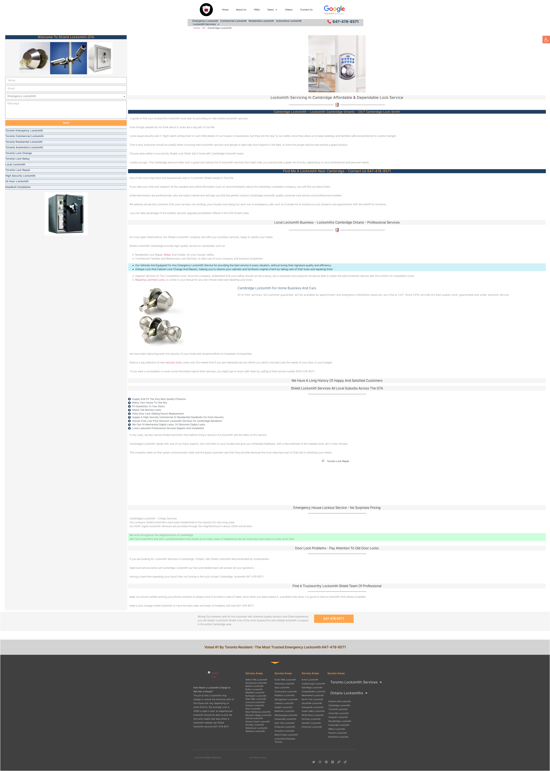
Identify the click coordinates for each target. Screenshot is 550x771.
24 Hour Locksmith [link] (17, 181)
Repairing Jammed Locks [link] (150, 279)
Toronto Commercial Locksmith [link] (24, 136)
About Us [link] (241, 9)
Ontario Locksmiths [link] (346, 693)
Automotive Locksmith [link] (289, 20)
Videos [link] (289, 9)
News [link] (271, 9)
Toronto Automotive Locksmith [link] (24, 147)
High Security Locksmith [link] (20, 175)
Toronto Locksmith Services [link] (354, 682)
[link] (546, 39)
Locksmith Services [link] (204, 24)
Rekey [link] (167, 254)
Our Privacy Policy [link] (257, 757)
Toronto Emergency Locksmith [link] (24, 130)
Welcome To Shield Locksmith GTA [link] (66, 37)
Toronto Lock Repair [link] (17, 170)
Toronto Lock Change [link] (18, 153)
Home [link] (225, 9)
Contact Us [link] (306, 9)
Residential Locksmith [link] (261, 20)
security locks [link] (174, 362)
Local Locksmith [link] (15, 164)
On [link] (203, 27)
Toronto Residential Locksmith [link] (24, 141)
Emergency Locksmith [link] (205, 20)
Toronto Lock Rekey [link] (17, 158)
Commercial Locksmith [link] (233, 20)
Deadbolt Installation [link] (18, 187)
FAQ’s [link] (257, 9)
